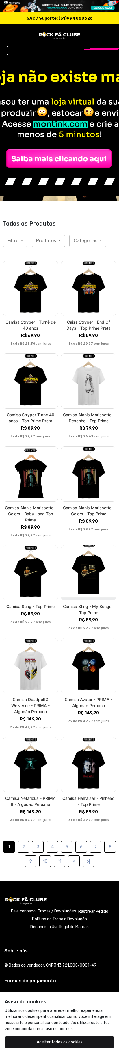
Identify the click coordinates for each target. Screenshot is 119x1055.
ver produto (30, 288)
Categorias (86, 240)
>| (88, 861)
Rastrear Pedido (93, 911)
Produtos (46, 240)
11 (59, 861)
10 (45, 861)
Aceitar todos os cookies (60, 1042)
